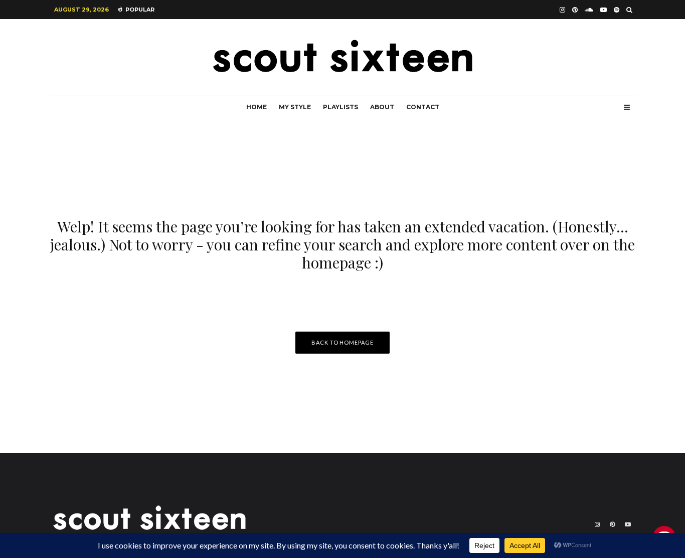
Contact (422, 107)
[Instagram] (562, 10)
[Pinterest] (575, 10)
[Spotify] (616, 10)
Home (256, 107)
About (382, 107)
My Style (295, 107)
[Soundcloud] (589, 10)
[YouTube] (603, 10)
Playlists (340, 107)
